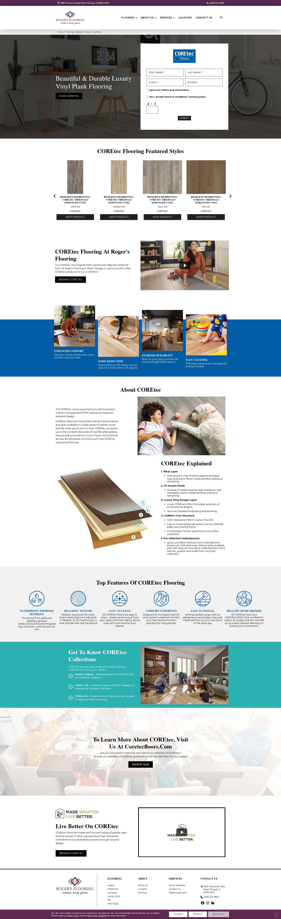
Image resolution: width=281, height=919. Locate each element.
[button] (136, 18)
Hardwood (112, 889)
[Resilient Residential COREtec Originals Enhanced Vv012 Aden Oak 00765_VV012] (75, 176)
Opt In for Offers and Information (169, 90)
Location (185, 17)
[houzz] (213, 903)
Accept (178, 914)
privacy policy (197, 96)
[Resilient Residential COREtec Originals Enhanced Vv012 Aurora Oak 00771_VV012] (118, 176)
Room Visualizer (177, 885)
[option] (75, 193)
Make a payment (177, 892)
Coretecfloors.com (148, 746)
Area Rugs (112, 903)
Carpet (110, 885)
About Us (147, 17)
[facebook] (203, 903)
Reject (197, 914)
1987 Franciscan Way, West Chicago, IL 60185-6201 (84, 3)
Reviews (142, 892)
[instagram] (208, 903)
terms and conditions (97, 915)
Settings (219, 914)
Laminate (112, 892)
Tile (109, 900)
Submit (184, 118)
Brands (79, 32)
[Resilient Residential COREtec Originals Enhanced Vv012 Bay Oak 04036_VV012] (206, 176)
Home (60, 32)
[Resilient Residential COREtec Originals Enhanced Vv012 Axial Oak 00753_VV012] (162, 176)
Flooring (127, 17)
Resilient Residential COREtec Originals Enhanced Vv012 (75, 199)
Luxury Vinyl (113, 896)
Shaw (87, 32)
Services (166, 17)
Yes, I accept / (177, 97)
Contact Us (204, 17)
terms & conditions (176, 96)
